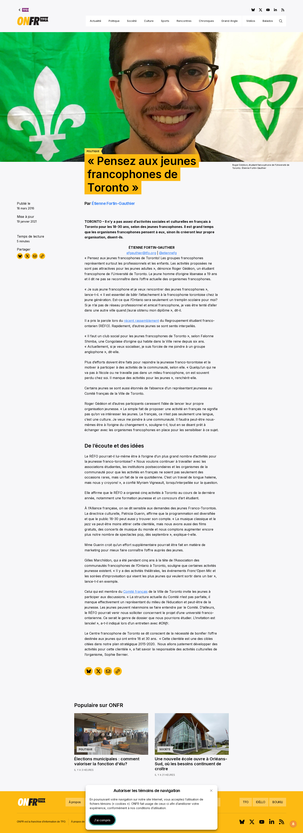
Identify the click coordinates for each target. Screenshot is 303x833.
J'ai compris (102, 820)
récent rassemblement (141, 320)
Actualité (95, 20)
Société (132, 20)
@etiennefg (168, 253)
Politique (114, 20)
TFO (246, 802)
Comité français (135, 591)
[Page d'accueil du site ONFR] (33, 21)
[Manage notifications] (293, 824)
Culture (149, 20)
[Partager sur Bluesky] (20, 256)
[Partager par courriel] (35, 256)
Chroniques (206, 20)
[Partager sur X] (27, 256)
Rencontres (184, 20)
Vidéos (250, 20)
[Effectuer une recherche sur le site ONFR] (280, 21)
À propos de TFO (80, 821)
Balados (268, 20)
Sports (165, 20)
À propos (75, 802)
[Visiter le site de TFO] (24, 10)
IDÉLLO (260, 802)
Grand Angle (229, 20)
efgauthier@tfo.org (141, 253)
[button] (211, 791)
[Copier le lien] (42, 256)
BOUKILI (277, 802)
